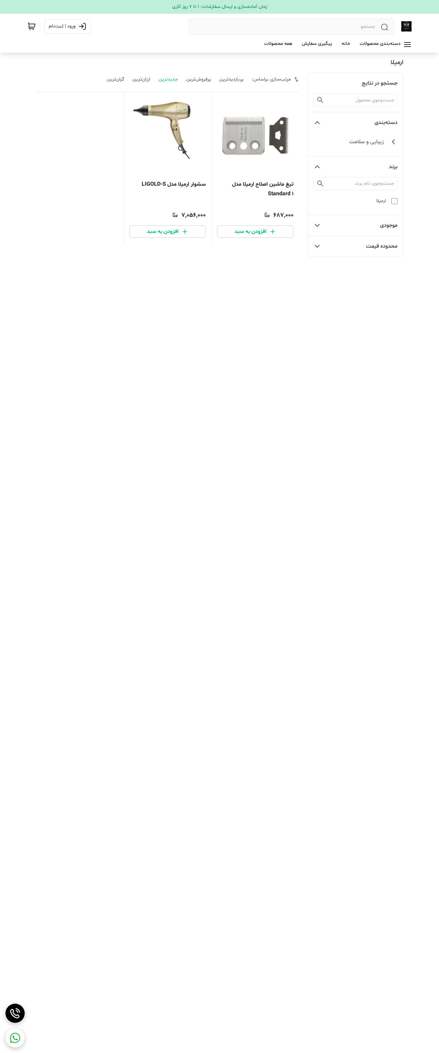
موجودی (389, 225)
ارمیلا (381, 201)
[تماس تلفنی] (15, 1013)
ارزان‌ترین (141, 79)
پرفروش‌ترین (198, 79)
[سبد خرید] (31, 26)
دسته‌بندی (386, 122)
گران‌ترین (115, 79)
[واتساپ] (15, 1038)
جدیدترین (168, 79)
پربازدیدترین (231, 79)
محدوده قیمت (382, 246)
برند (393, 167)
